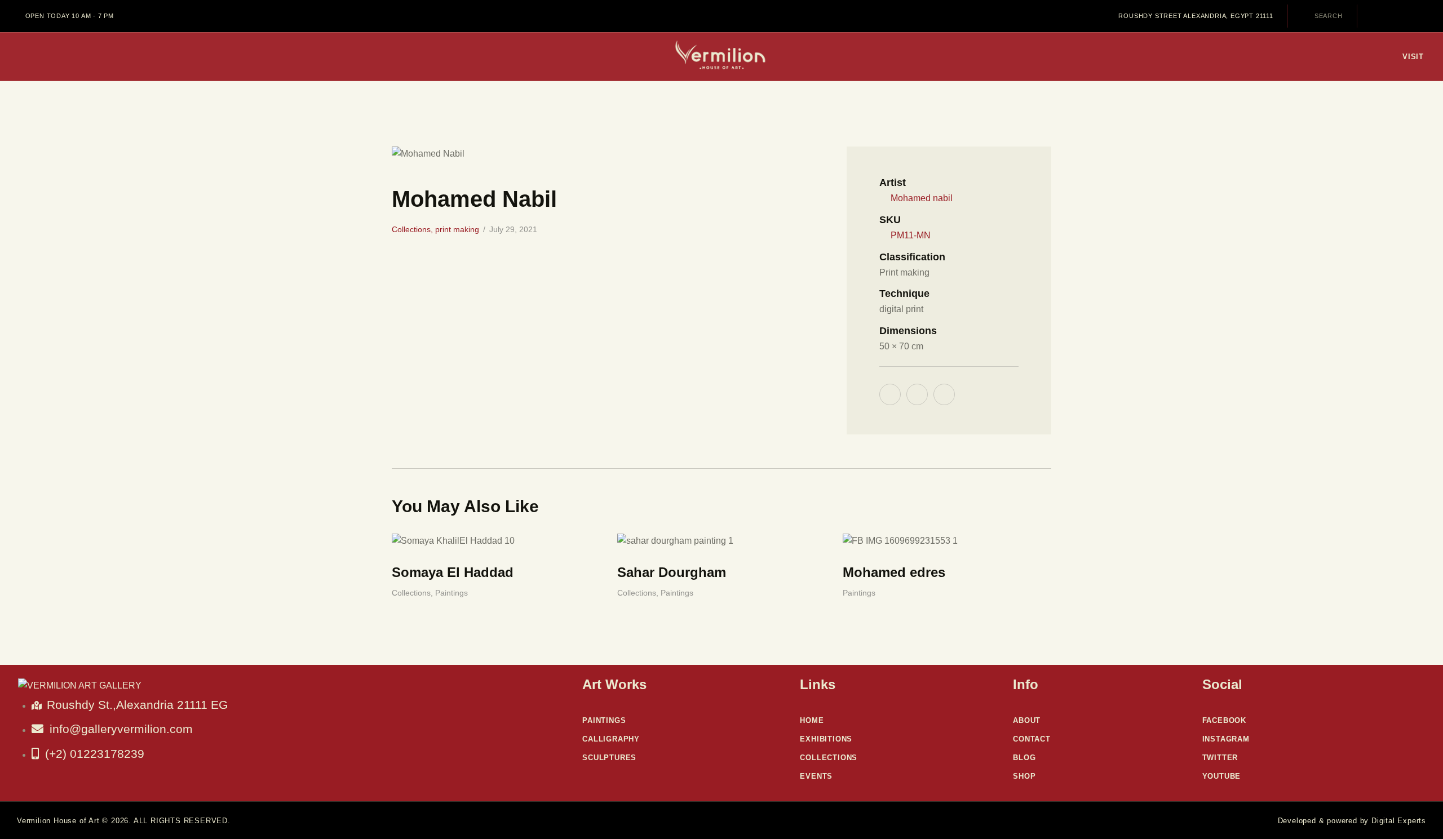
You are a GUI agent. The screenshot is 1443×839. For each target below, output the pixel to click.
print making (457, 229)
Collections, (413, 229)
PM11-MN (911, 235)
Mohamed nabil (922, 198)
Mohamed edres (894, 572)
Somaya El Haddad (453, 572)
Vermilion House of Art (58, 820)
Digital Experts (1398, 820)
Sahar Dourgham (671, 572)
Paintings (451, 592)
